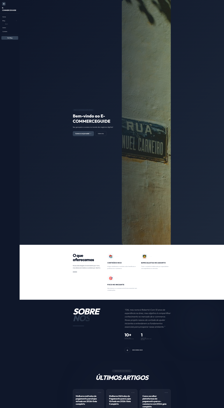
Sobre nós (101, 133)
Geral (6, 24)
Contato (4, 31)
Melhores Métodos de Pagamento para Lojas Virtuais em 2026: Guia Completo (120, 400)
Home (4, 17)
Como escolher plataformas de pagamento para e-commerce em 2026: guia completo (154, 401)
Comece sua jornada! (82, 133)
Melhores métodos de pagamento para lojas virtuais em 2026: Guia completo (86, 400)
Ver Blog (9, 38)
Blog (3, 20)
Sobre (4, 27)
